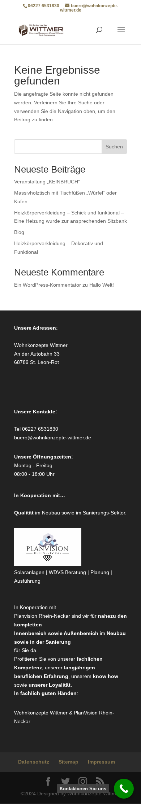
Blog (19, 232)
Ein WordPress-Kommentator (47, 285)
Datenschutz (33, 762)
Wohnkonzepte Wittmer (41, 713)
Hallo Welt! (101, 285)
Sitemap (68, 762)
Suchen (114, 146)
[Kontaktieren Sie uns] (124, 789)
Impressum (101, 762)
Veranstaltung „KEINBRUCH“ (47, 181)
